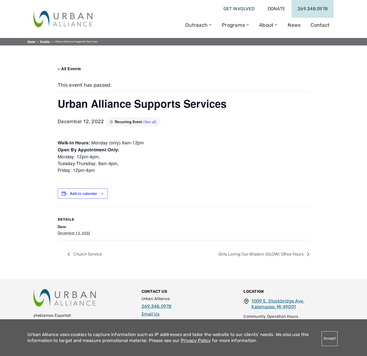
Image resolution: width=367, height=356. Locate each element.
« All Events (69, 68)
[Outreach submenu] (210, 24)
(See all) (150, 121)
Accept (330, 338)
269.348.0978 (313, 8)
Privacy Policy (196, 340)
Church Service (87, 254)
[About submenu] (276, 24)
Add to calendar (83, 193)
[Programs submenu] (247, 24)
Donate (276, 8)
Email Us (151, 314)
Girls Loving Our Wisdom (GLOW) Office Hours (261, 254)
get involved (239, 8)
